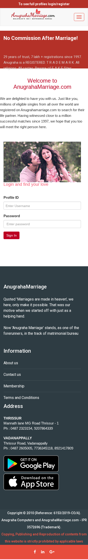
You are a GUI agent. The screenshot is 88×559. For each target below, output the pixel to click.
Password (12, 216)
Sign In (11, 235)
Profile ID (11, 197)
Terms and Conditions (21, 397)
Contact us (12, 374)
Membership (14, 386)
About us (11, 363)
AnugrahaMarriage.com (60, 520)
